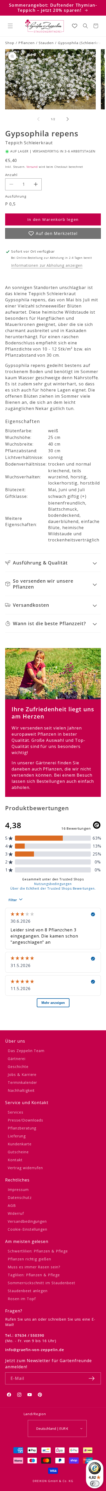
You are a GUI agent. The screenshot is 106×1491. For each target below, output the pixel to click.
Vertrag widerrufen (25, 1167)
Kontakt (15, 1159)
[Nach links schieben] (38, 119)
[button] (10, 26)
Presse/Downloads (25, 1120)
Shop (9, 42)
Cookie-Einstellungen (27, 1229)
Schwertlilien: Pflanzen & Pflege (38, 1251)
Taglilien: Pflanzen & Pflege (34, 1274)
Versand (32, 167)
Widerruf (16, 1213)
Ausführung (15, 196)
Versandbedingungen (27, 1221)
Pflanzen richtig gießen (29, 1259)
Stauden (46, 42)
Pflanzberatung (22, 1128)
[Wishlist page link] (74, 25)
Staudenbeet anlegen (28, 1290)
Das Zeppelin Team (26, 1050)
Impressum (18, 1189)
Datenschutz (20, 1197)
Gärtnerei (16, 1058)
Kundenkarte (20, 1144)
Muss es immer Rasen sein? (34, 1266)
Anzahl (11, 175)
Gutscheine (18, 1151)
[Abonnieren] (92, 1378)
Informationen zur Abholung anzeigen (47, 265)
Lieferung (17, 1136)
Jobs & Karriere (22, 1074)
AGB (12, 1205)
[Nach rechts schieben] (67, 119)
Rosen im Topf (22, 1298)
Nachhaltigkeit (21, 1090)
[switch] (94, 1483)
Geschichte (18, 1066)
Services (15, 1112)
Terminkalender (22, 1082)
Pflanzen (27, 42)
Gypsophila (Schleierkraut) (82, 42)
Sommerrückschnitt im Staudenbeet (41, 1282)
